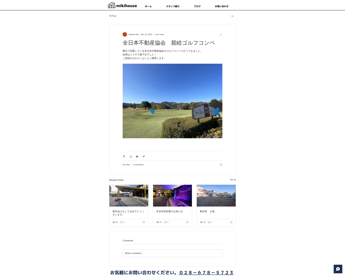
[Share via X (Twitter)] (130, 156)
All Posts (112, 16)
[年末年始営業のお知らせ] (172, 196)
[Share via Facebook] (124, 156)
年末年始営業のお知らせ (169, 211)
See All (233, 180)
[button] (232, 16)
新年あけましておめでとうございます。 (128, 213)
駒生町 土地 (207, 211)
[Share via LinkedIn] (137, 156)
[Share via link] (143, 156)
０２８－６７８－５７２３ (206, 272)
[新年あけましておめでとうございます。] (128, 196)
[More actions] (220, 34)
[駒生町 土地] (216, 196)
